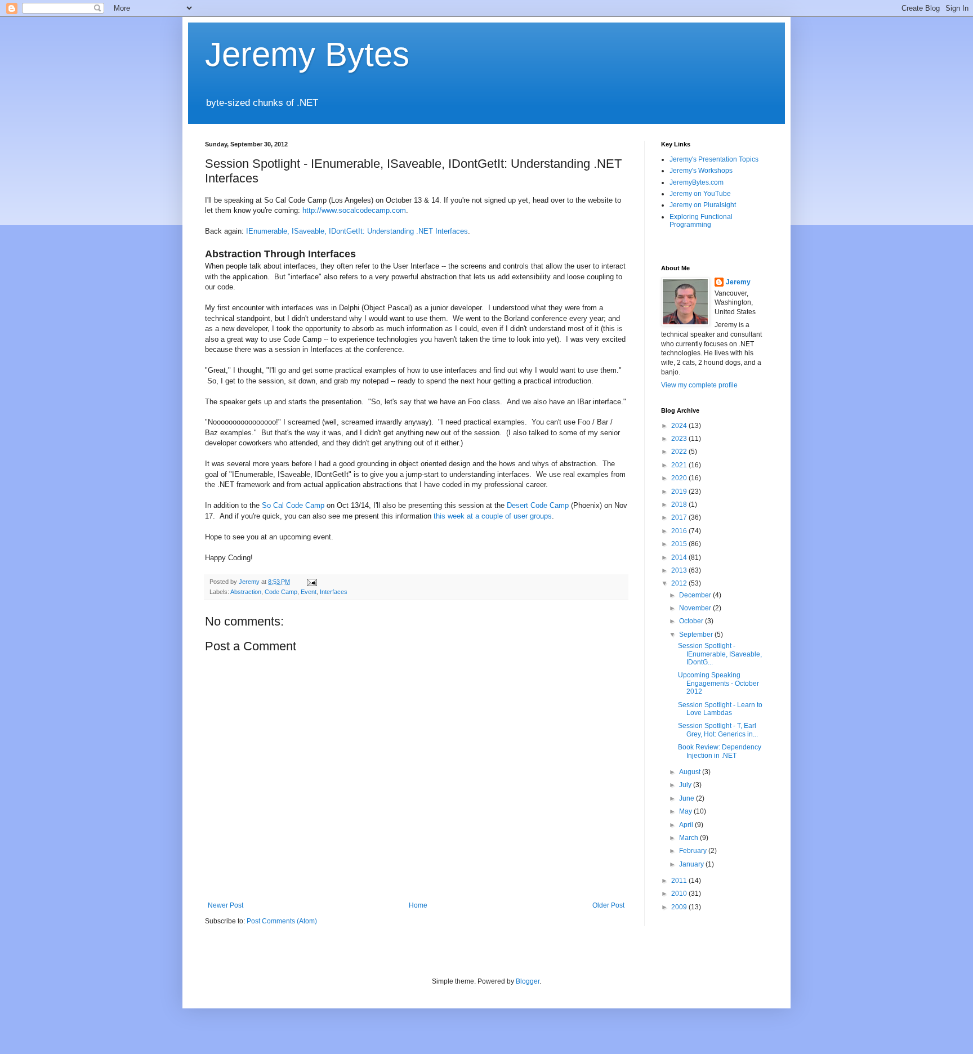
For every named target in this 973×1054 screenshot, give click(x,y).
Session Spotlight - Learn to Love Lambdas (720, 709)
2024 (680, 426)
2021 (680, 465)
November (696, 608)
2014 (680, 557)
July (686, 785)
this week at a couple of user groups (493, 516)
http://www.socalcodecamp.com (354, 210)
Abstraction (245, 591)
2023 (680, 439)
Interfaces (333, 591)
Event (308, 591)
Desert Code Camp (538, 505)
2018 (680, 504)
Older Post (608, 905)
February (693, 851)
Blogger (527, 981)
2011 (680, 881)
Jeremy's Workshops (701, 171)
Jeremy (738, 282)
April (687, 825)
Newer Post (225, 905)
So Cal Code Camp (293, 505)
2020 (680, 478)
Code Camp (281, 591)
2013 (680, 570)
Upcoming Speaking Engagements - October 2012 (718, 683)
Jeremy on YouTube (700, 194)
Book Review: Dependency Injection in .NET (719, 751)
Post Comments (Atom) (282, 921)
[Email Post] (311, 581)
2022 (680, 451)
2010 (680, 893)
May (686, 811)
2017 (680, 517)
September (697, 634)
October (692, 621)
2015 (680, 544)
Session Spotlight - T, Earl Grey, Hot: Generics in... (718, 730)
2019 (680, 491)
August (690, 772)
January (692, 864)
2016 (680, 531)
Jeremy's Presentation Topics (714, 159)
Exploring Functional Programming (701, 221)
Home (418, 905)
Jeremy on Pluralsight (703, 205)
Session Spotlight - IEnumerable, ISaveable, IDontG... (720, 654)
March (689, 838)
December (696, 595)
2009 (680, 907)
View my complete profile (699, 385)
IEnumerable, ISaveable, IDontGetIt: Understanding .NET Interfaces (357, 231)
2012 (680, 583)
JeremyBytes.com (697, 182)
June (687, 798)
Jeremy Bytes (307, 54)
